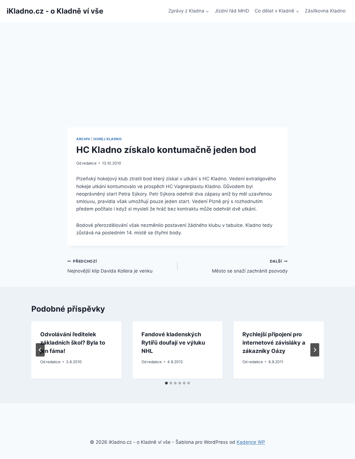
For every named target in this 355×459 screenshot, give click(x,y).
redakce (89, 163)
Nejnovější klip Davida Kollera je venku (110, 266)
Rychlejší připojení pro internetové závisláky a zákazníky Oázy (273, 342)
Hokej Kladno (107, 139)
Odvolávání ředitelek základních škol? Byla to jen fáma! (72, 342)
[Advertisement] (177, 63)
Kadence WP (251, 442)
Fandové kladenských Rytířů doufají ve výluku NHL (173, 342)
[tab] (166, 383)
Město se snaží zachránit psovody (250, 266)
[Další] (314, 350)
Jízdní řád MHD (232, 11)
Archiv (83, 139)
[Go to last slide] (40, 350)
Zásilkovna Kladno (325, 11)
